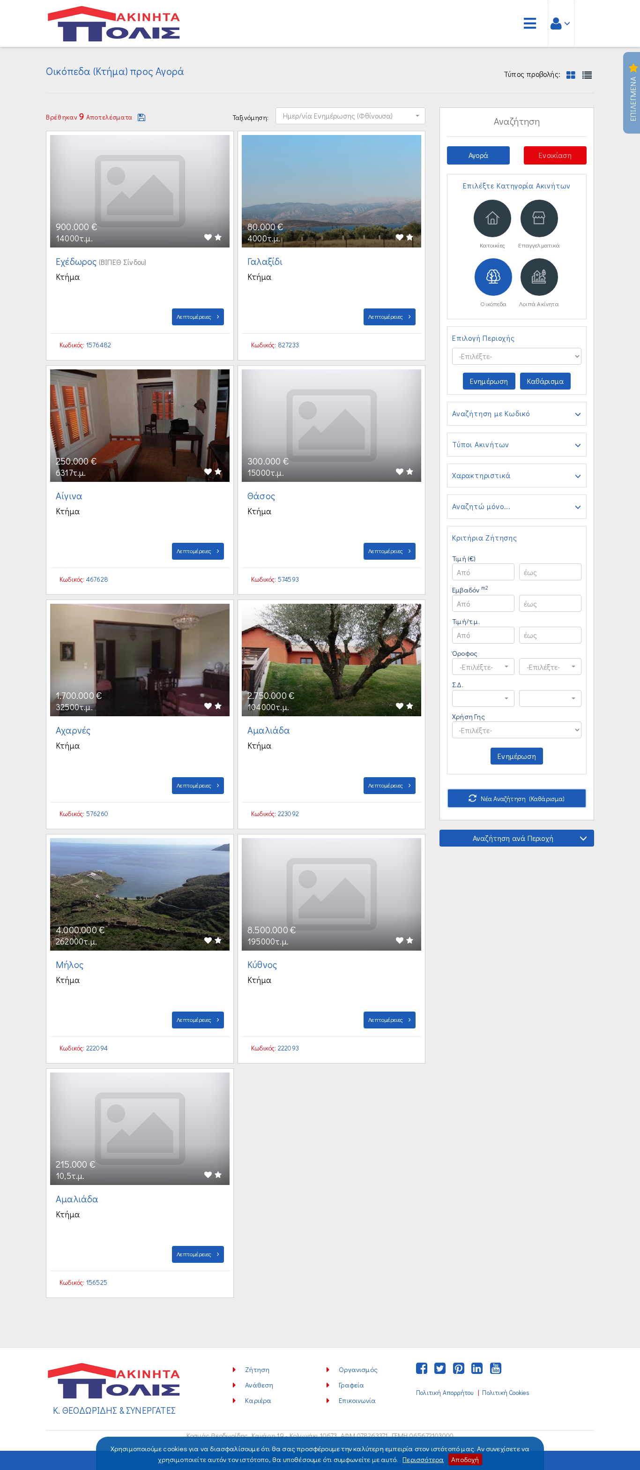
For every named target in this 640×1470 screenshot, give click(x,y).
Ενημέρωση (489, 381)
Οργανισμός (358, 1369)
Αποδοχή (465, 1459)
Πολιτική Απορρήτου (444, 1392)
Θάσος (262, 495)
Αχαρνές (74, 730)
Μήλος (70, 964)
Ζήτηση (257, 1369)
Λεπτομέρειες (195, 316)
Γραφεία (351, 1384)
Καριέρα (258, 1400)
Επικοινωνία (357, 1400)
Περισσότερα (423, 1459)
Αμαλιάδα (269, 730)
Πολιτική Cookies (505, 1392)
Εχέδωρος (77, 261)
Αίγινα (70, 495)
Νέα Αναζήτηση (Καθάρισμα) (522, 798)
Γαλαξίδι (266, 261)
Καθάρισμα (545, 381)
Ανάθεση (259, 1384)
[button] (350, 115)
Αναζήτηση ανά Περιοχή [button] (513, 838)
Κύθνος (263, 964)
